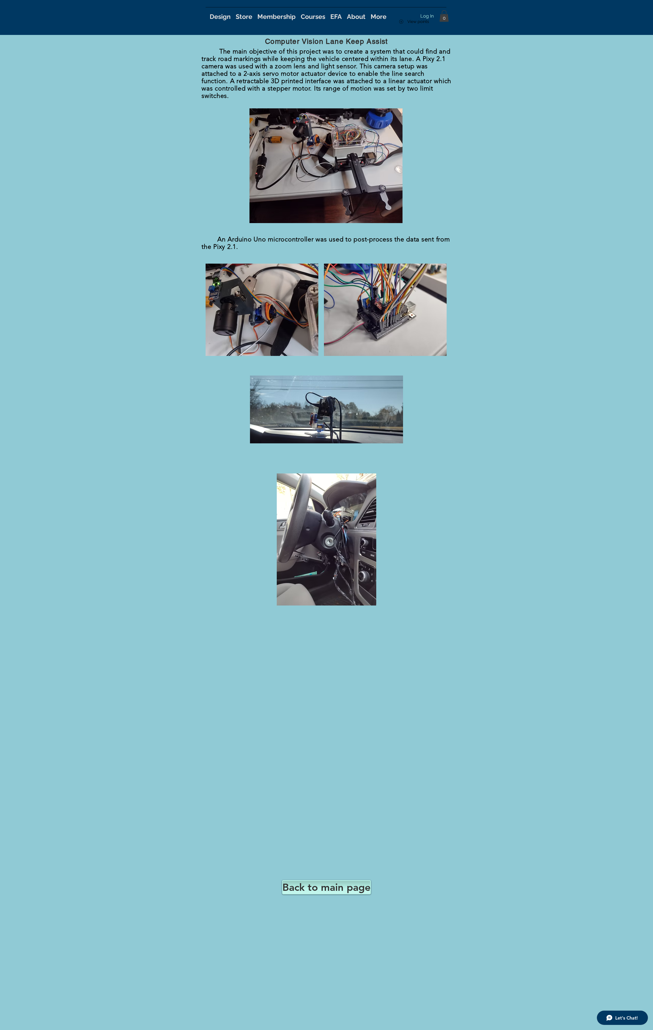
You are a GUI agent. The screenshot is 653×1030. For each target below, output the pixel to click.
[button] (444, 16)
